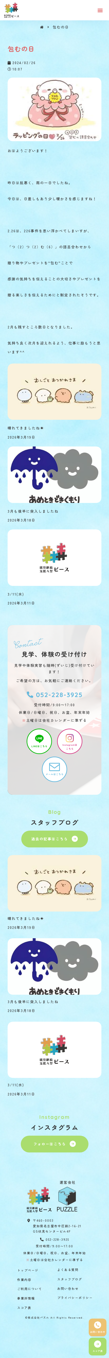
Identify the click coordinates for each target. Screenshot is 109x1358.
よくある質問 (68, 1269)
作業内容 (24, 1279)
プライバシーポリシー (75, 1297)
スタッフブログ (69, 1279)
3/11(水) (16, 594)
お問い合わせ (68, 1288)
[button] (100, 10)
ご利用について (29, 1289)
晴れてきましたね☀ (26, 427)
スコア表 (24, 1307)
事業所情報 (26, 1298)
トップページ (28, 1270)
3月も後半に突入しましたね (33, 511)
